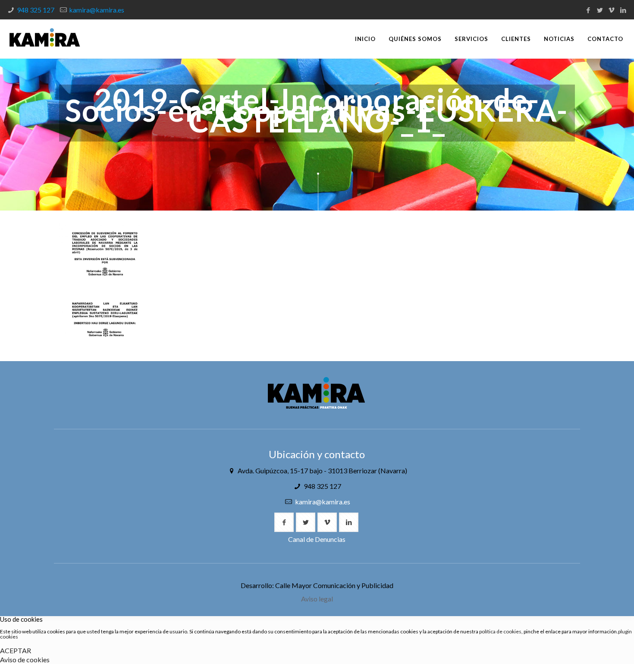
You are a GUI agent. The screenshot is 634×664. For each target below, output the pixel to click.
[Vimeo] (611, 10)
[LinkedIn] (623, 10)
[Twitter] (599, 10)
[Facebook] (588, 10)
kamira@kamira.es (96, 10)
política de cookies (500, 631)
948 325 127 (35, 10)
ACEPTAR (15, 650)
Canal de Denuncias (316, 539)
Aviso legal (317, 599)
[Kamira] (45, 38)
